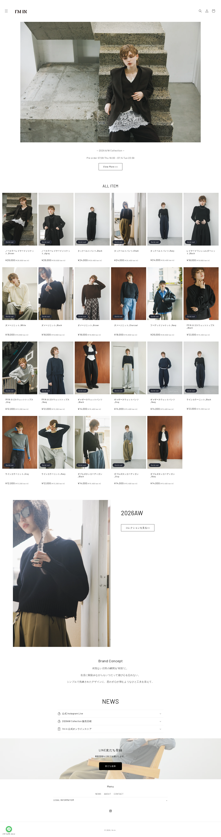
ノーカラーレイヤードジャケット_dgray (55, 252)
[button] (6, 11)
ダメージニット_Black (51, 325)
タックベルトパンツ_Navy (162, 251)
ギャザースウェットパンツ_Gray (126, 400)
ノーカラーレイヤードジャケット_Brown (19, 252)
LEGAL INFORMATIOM (110, 800)
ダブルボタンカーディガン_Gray (126, 475)
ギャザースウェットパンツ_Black (90, 400)
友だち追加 (110, 766)
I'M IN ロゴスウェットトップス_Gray (19, 400)
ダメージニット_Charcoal (126, 325)
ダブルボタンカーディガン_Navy (162, 475)
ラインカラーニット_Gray (17, 474)
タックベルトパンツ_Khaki (126, 251)
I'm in (113, 830)
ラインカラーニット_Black (199, 399)
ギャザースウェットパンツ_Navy (162, 400)
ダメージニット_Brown (88, 325)
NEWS (98, 794)
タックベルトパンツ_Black (90, 251)
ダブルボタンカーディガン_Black (90, 475)
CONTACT (118, 794)
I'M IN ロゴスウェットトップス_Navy (55, 400)
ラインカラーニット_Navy (53, 474)
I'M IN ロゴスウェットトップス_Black (201, 326)
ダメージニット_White (15, 325)
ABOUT (107, 794)
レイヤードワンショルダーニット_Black (201, 252)
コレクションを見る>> (138, 528)
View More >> (110, 166)
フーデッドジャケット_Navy (163, 325)
